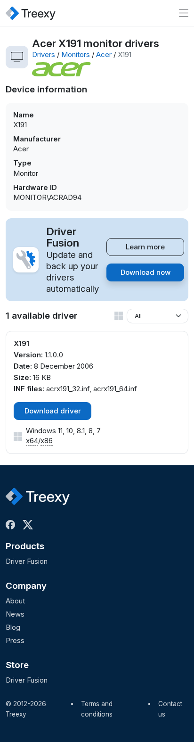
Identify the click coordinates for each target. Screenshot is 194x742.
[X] (30, 524)
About (15, 600)
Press (15, 640)
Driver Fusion (27, 561)
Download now (145, 272)
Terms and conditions (97, 709)
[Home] (31, 13)
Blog (13, 627)
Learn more (145, 246)
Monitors (75, 54)
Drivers (43, 54)
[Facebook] (12, 524)
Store (17, 665)
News (15, 614)
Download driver (52, 410)
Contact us (170, 709)
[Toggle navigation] (183, 13)
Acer (104, 54)
